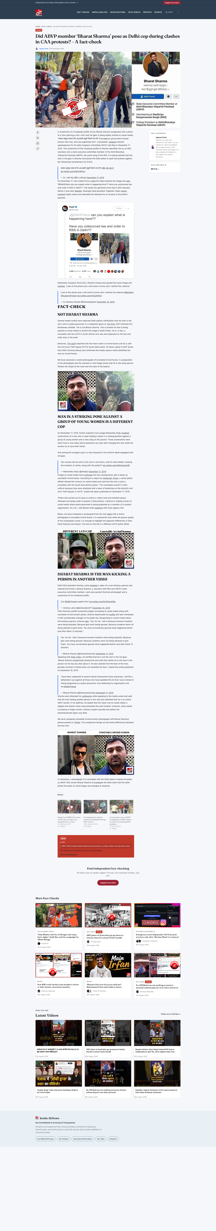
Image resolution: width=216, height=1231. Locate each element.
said (128, 181)
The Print (111, 324)
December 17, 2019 (95, 178)
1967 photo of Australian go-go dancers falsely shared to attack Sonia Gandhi (105, 936)
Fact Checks (83, 12)
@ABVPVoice (71, 602)
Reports (147, 12)
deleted (78, 191)
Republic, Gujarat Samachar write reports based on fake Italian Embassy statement (156, 1091)
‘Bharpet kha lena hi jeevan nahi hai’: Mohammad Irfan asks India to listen (104, 985)
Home (37, 26)
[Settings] (179, 12)
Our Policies (63, 1139)
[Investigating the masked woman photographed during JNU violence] (95, 806)
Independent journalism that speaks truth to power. (56, 2)
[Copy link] (37, 148)
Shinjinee (154, 941)
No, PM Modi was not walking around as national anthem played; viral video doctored (157, 986)
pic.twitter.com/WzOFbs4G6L (102, 602)
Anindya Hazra (96, 942)
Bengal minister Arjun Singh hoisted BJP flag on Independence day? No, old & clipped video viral (154, 1050)
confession (87, 696)
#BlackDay (129, 292)
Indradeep (145, 941)
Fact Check (47, 26)
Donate (158, 12)
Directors (113, 1139)
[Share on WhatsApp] (37, 143)
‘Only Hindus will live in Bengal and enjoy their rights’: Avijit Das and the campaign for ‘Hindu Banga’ (58, 937)
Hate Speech (134, 12)
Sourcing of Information (82, 1139)
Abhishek (103, 991)
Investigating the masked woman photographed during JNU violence (95, 819)
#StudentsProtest (69, 296)
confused (88, 475)
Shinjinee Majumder (48, 991)
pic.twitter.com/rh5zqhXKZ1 (89, 296)
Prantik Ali (44, 943)
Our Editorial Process (45, 1139)
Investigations (117, 12)
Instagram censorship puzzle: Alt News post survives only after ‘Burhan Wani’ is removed (157, 935)
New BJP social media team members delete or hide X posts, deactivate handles (58, 985)
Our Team (101, 1139)
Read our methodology (68, 854)
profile (112, 614)
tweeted (125, 433)
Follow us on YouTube (171, 1014)
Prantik (95, 991)
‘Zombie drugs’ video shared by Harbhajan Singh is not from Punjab (57, 1091)
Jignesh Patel (43, 49)
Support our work (172, 3)
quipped (112, 142)
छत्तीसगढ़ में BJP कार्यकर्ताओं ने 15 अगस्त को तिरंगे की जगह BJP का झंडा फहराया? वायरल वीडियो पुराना (58, 1050)
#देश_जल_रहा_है (108, 168)
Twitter (77, 722)
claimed (61, 286)
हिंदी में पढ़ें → (155, 169)
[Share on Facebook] (37, 132)
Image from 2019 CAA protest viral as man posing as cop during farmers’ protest (69, 819)
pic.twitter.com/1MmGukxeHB (116, 465)
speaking (99, 508)
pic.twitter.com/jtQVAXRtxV (73, 171)
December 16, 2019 (106, 302)
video (109, 514)
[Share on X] (37, 138)
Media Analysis (99, 12)
